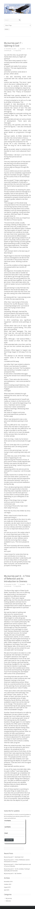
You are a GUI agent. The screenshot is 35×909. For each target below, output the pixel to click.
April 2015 (6, 890)
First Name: (7, 820)
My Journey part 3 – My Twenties (13, 873)
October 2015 (7, 884)
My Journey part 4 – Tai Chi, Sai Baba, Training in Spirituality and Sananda (17, 869)
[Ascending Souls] (17, 13)
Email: (6, 833)
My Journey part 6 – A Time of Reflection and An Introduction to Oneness (17, 579)
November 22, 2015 (11, 49)
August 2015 (7, 887)
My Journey (18, 50)
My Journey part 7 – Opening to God (13, 44)
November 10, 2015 (11, 584)
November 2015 (8, 881)
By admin (22, 49)
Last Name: (7, 827)
